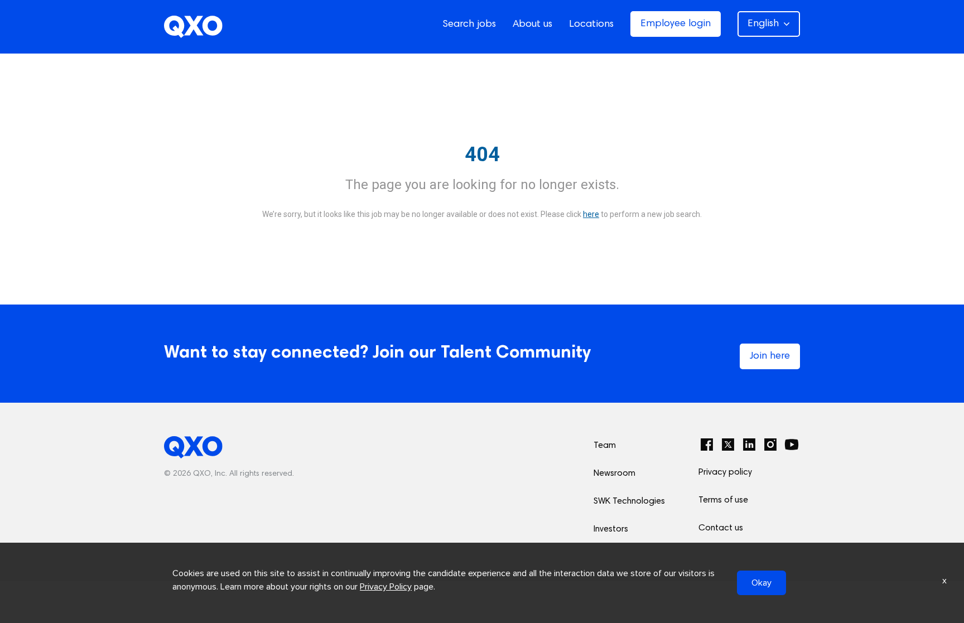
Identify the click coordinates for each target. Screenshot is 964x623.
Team (605, 445)
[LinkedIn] (749, 444)
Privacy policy (725, 472)
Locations (591, 25)
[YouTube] (791, 444)
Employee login (675, 24)
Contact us (720, 528)
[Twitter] (728, 444)
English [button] (763, 24)
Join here (770, 356)
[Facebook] (706, 444)
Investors (611, 529)
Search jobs (469, 25)
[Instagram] (770, 444)
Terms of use (723, 500)
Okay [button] (761, 582)
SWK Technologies (629, 501)
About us (532, 25)
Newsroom (614, 473)
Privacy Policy (386, 586)
